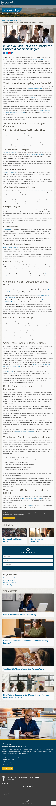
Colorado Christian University (40, 59)
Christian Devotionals (9, 578)
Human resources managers (10, 152)
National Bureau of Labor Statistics (34, 154)
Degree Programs (7, 793)
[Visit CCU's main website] (20, 778)
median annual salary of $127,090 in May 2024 (34, 190)
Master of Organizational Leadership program (31, 498)
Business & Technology (14, 20)
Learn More (8, 518)
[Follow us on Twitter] (27, 786)
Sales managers (7, 229)
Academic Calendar (35, 795)
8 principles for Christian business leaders (25, 431)
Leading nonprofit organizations (10, 247)
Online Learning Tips (8, 580)
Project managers (7, 209)
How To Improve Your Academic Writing (19, 615)
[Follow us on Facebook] (23, 786)
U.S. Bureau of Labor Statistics (13, 137)
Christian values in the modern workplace (39, 337)
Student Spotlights (8, 585)
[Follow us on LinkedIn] (30, 786)
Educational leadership (8, 371)
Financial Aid (6, 795)
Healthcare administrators (9, 172)
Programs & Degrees (9, 582)
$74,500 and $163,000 (34, 97)
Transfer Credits (34, 793)
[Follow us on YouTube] (32, 786)
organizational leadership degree (34, 88)
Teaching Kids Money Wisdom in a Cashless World (23, 669)
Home (3, 20)
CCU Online (31, 505)
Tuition (32, 791)
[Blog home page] (8, 3)
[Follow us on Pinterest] (25, 786)
